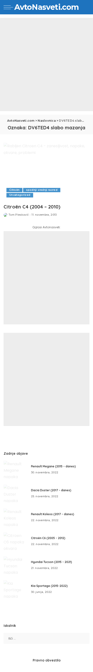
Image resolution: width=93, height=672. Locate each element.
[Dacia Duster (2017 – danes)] (15, 494)
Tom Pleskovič (19, 214)
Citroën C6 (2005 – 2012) (48, 538)
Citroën (14, 189)
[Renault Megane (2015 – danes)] (15, 470)
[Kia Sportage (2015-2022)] (15, 589)
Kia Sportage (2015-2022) (49, 586)
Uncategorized (19, 195)
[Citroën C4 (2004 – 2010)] (46, 172)
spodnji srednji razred (41, 189)
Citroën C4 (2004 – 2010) (32, 207)
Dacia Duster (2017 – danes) (51, 490)
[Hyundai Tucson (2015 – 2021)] (15, 565)
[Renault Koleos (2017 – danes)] (15, 517)
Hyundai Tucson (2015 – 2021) (51, 562)
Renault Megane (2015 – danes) (53, 466)
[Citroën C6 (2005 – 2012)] (15, 541)
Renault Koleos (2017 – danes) (52, 514)
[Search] (85, 7)
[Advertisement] (46, 64)
